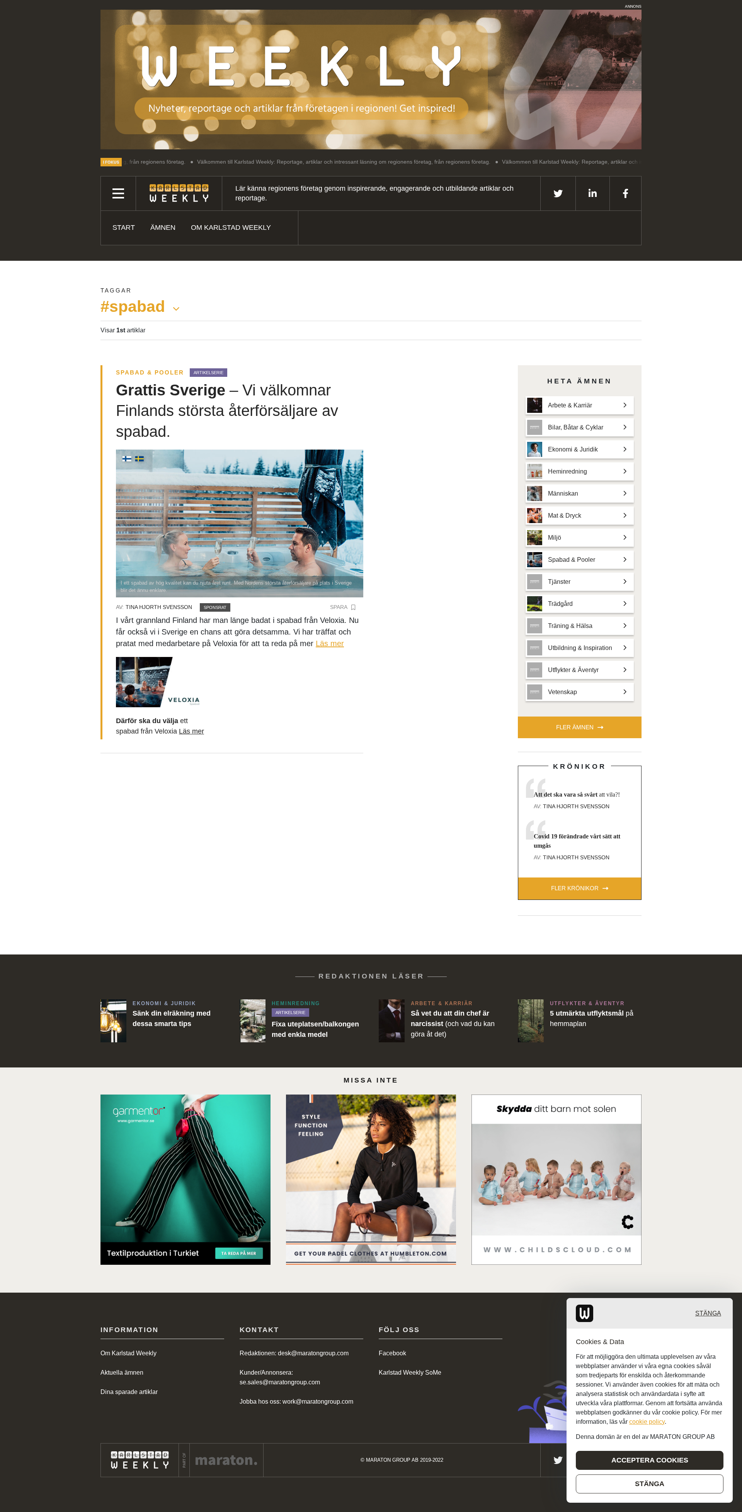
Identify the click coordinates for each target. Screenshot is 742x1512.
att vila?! (577, 794)
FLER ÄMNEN (575, 727)
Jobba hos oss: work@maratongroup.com (296, 1401)
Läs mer (330, 643)
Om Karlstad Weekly (231, 227)
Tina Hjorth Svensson (159, 607)
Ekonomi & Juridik (164, 1003)
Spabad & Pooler (150, 372)
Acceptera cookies (649, 1460)
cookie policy (647, 1421)
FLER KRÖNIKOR (575, 888)
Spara (338, 607)
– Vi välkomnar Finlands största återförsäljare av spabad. (227, 410)
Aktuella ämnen (121, 1372)
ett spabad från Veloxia (160, 726)
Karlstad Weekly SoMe (410, 1372)
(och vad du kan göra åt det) (453, 1023)
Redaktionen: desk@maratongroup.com (294, 1353)
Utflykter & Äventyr (587, 1003)
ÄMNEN (162, 227)
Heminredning (296, 1003)
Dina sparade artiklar (129, 1392)
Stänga (708, 1313)
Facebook (392, 1353)
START (123, 227)
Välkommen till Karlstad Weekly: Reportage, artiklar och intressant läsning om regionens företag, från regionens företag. (270, 162)
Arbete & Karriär (442, 1003)
